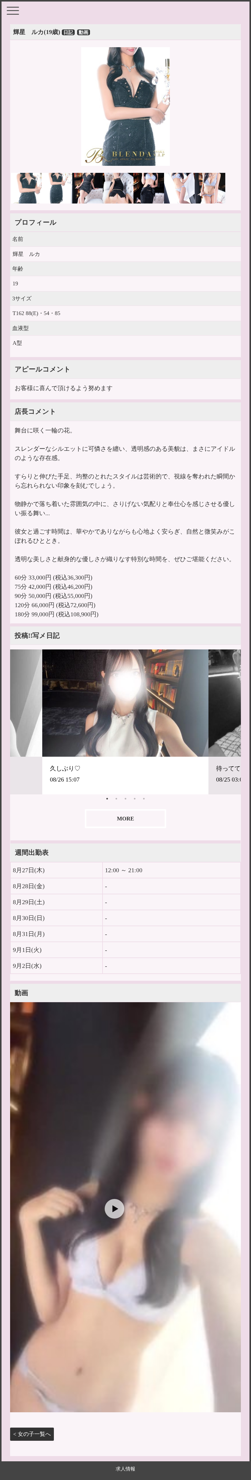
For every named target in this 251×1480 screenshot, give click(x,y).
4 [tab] (135, 799)
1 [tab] (107, 799)
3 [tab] (125, 799)
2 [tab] (116, 799)
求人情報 (125, 1468)
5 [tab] (144, 799)
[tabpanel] (125, 721)
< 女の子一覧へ (32, 1434)
